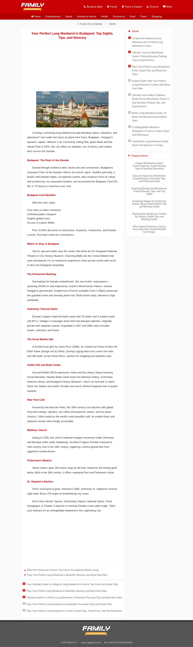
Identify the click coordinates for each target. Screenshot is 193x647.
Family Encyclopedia (91, 24)
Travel (143, 16)
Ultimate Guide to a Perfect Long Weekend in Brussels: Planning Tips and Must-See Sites (74, 597)
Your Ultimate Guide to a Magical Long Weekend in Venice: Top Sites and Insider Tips (72, 584)
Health (104, 16)
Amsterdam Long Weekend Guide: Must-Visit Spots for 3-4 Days (150, 143)
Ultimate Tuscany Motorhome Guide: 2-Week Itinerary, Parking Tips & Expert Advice (149, 56)
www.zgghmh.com (91, 642)
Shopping (157, 16)
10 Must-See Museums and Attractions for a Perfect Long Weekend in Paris (147, 42)
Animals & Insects (86, 16)
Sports (68, 16)
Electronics (119, 16)
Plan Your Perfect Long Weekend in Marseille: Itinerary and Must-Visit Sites (67, 575)
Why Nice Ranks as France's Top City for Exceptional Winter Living (63, 570)
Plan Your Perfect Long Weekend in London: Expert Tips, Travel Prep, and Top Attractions (74, 611)
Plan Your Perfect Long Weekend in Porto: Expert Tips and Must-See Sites (151, 70)
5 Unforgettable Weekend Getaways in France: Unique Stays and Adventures (150, 131)
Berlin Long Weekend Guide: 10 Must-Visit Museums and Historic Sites (149, 117)
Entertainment (53, 16)
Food (132, 16)
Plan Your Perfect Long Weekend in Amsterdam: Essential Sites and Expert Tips (69, 604)
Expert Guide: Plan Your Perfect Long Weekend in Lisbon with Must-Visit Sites (151, 85)
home (37, 16)
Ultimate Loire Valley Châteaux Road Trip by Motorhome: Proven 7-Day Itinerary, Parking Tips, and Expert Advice (151, 101)
